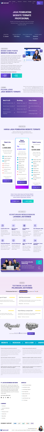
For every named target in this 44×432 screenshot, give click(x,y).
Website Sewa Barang (21, 112)
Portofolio (3, 418)
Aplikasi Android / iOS (26, 393)
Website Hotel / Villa (21, 109)
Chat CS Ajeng (39, 267)
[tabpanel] (12, 326)
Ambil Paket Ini (8, 180)
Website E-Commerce (33, 103)
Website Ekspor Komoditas (8, 106)
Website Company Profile (8, 103)
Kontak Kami (4, 413)
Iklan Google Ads (25, 391)
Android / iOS (10, 343)
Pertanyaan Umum (5, 411)
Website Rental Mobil (21, 106)
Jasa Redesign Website (26, 389)
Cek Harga (39, 3)
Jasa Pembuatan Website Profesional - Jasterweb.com (26, 430)
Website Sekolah (6, 109)
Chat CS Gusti (39, 262)
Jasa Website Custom (26, 387)
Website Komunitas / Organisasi (7, 112)
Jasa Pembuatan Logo (26, 398)
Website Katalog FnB (33, 110)
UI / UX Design (24, 400)
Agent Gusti (5, 75)
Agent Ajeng (16, 75)
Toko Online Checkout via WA (34, 107)
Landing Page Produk (33, 113)
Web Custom (26, 343)
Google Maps (31, 333)
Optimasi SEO (24, 395)
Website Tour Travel (21, 103)
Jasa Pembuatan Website (26, 385)
